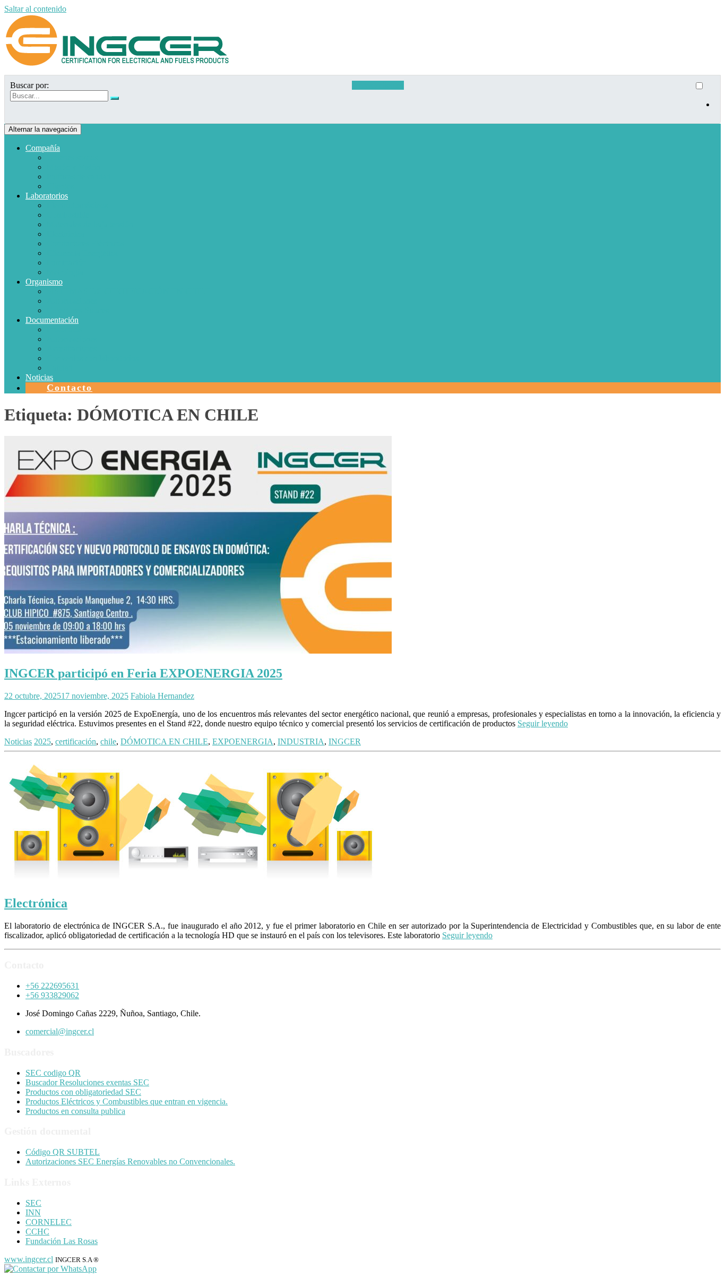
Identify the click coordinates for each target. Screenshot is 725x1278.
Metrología (65, 272)
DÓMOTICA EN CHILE (164, 741)
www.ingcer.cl (28, 1259)
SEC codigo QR (53, 1072)
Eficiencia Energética (82, 253)
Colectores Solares (78, 310)
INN (33, 1212)
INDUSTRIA (301, 741)
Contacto (69, 387)
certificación (75, 741)
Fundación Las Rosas (61, 1241)
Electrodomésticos (77, 205)
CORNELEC (48, 1221)
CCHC (37, 1231)
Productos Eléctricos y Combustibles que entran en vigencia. (126, 1101)
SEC (33, 1202)
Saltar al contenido (35, 8)
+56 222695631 (52, 985)
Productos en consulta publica (75, 1111)
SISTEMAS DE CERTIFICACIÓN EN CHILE (129, 291)
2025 (42, 741)
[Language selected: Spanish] (704, 99)
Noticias (39, 377)
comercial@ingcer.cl (59, 1031)
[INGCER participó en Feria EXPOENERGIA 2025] (198, 650)
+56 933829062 (52, 995)
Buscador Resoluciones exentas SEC (87, 1082)
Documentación (52, 319)
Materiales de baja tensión (90, 224)
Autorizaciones (72, 300)
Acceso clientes (378, 85)
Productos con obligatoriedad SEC (83, 1091)
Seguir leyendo (542, 723)
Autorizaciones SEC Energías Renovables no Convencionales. (130, 1161)
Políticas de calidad (79, 176)
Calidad (60, 367)
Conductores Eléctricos (85, 243)
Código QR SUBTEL (62, 1151)
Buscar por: (29, 85)
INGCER (345, 741)
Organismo (44, 281)
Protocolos (64, 329)
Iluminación (67, 262)
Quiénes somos (72, 157)
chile (108, 741)
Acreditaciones (72, 348)
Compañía (42, 147)
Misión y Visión (73, 166)
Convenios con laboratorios (93, 358)
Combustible (68, 214)
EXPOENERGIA (242, 741)
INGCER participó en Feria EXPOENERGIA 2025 (143, 673)
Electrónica (65, 233)
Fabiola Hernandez (162, 695)
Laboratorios (46, 195)
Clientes (60, 186)
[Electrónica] (192, 880)
